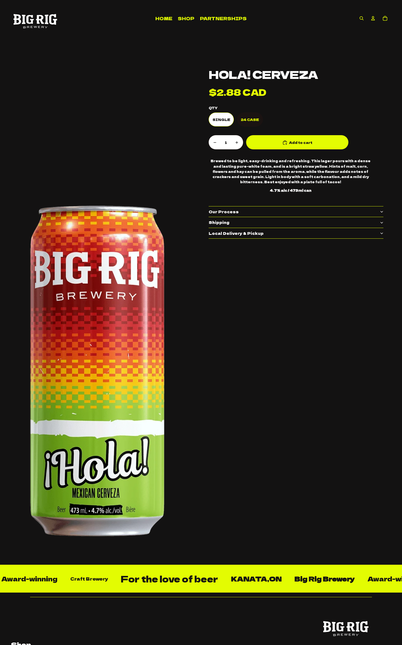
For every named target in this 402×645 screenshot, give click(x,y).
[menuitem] (163, 18)
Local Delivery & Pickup (236, 233)
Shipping (219, 222)
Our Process (224, 211)
